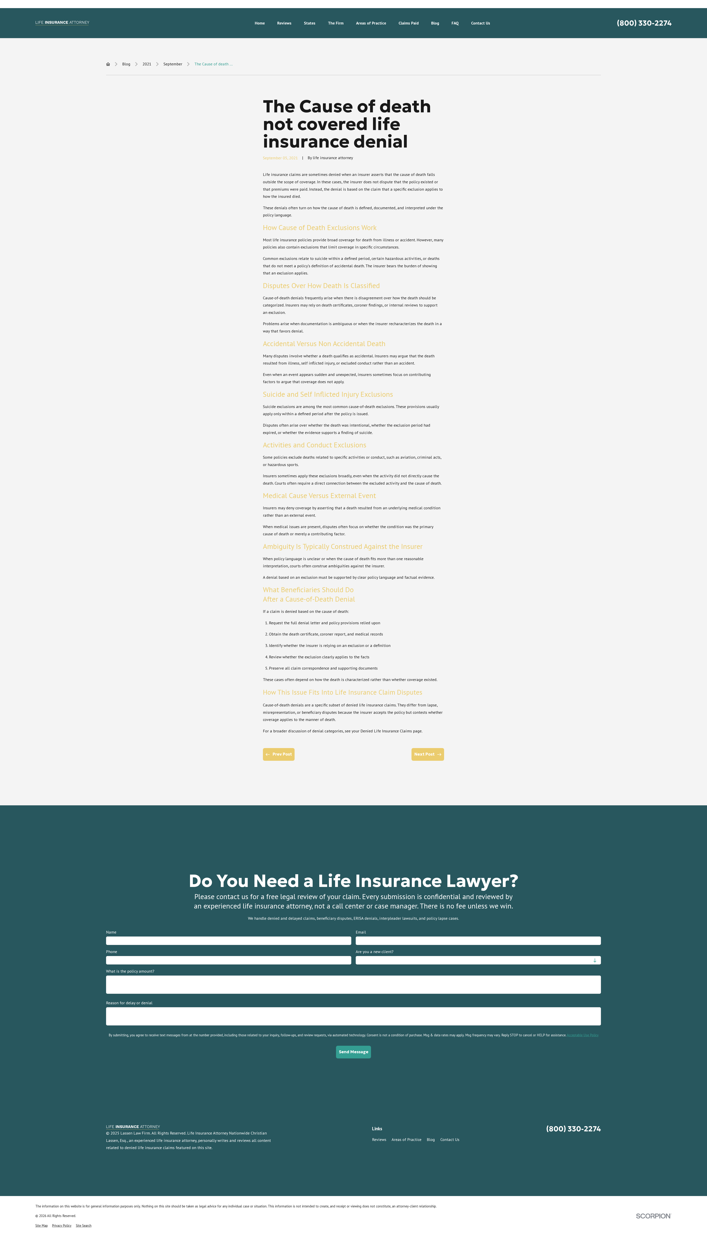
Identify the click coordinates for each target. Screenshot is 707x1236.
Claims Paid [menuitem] (409, 23)
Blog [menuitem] (435, 23)
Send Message (353, 1052)
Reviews (379, 1139)
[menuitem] (41, 1226)
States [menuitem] (309, 23)
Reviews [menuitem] (284, 23)
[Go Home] (108, 64)
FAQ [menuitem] (455, 23)
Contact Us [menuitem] (480, 23)
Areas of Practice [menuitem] (371, 23)
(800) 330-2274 (644, 23)
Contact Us (449, 1139)
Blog (431, 1139)
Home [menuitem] (260, 23)
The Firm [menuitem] (336, 23)
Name (111, 932)
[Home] (62, 23)
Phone (111, 951)
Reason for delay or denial (129, 1003)
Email (361, 932)
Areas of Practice (406, 1139)
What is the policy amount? (130, 971)
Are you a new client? (374, 951)
